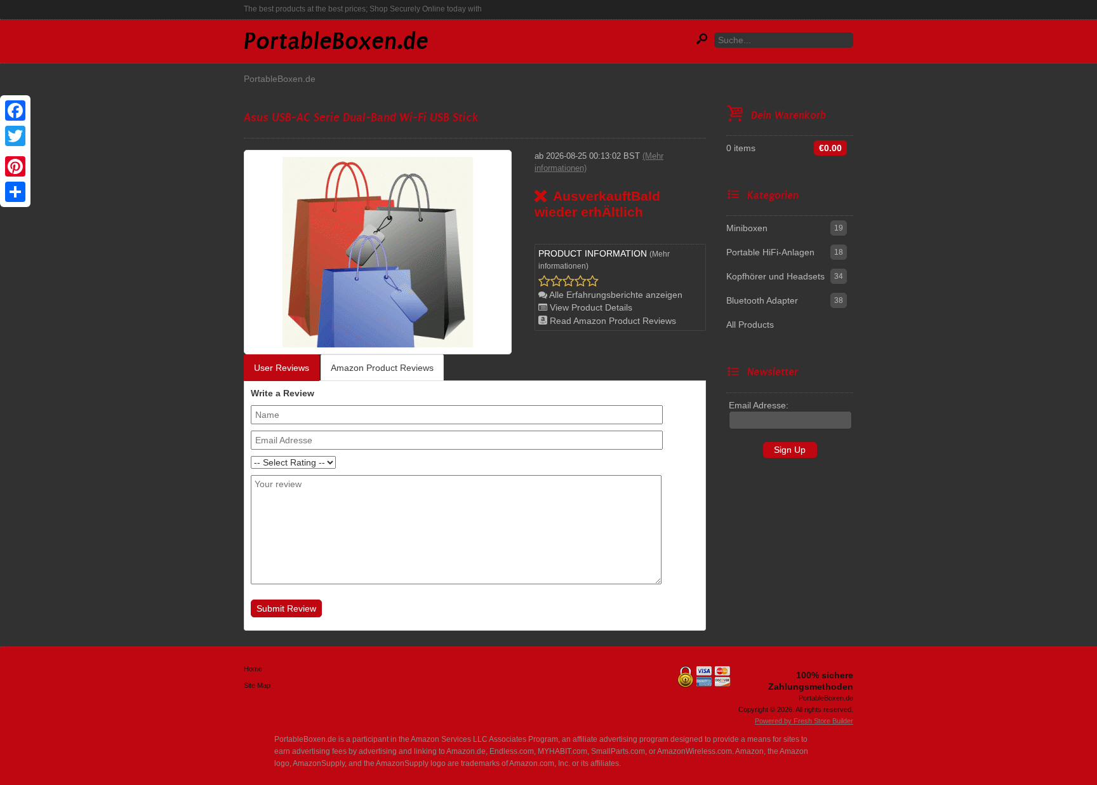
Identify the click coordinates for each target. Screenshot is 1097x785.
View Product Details (589, 307)
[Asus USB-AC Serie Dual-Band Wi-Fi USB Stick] (378, 251)
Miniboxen (747, 228)
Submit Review (286, 608)
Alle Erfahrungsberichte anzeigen (614, 295)
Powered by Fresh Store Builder (804, 721)
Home (253, 669)
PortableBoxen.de (280, 79)
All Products (750, 324)
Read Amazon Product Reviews (611, 321)
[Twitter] (15, 136)
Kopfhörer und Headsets (775, 276)
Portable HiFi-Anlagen (770, 252)
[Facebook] (15, 110)
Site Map (257, 685)
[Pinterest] (15, 166)
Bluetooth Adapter (762, 300)
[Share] (15, 192)
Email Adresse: (758, 405)
